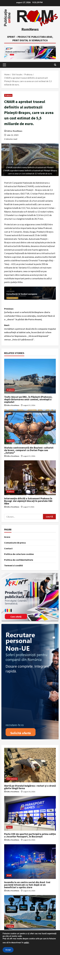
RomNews (30, 29)
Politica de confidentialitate (18, 559)
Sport (9, 827)
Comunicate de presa (15, 542)
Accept (8, 950)
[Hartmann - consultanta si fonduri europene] (30, 293)
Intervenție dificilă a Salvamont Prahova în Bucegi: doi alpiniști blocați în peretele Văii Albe (28, 501)
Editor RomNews (14, 131)
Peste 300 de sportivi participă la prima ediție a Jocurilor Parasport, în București (30, 835)
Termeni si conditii (13, 565)
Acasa (7, 536)
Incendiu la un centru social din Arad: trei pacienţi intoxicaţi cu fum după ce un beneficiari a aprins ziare (27, 885)
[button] (4, 65)
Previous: (29, 314)
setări (26, 942)
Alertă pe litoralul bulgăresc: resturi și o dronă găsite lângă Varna (30, 787)
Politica (10, 926)
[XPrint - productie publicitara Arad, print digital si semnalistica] (30, 597)
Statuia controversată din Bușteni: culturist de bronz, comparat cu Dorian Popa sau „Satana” (28, 450)
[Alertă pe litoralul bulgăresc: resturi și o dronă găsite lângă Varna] (30, 765)
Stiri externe (12, 779)
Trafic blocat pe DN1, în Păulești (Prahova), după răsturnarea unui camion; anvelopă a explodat (28, 399)
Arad (9, 875)
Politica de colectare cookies (19, 554)
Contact (8, 548)
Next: (30, 332)
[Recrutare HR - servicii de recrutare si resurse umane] (30, 681)
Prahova (8, 95)
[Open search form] (55, 65)
